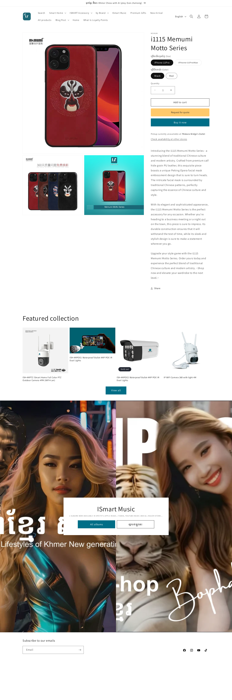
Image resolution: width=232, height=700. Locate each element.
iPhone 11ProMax (190, 63)
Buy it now (180, 122)
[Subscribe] (80, 650)
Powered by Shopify (50, 692)
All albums (96, 524)
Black (157, 75)
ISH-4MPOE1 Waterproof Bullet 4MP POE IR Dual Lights (91, 359)
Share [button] (157, 288)
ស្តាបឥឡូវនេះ (135, 524)
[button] (57, 12)
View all (116, 390)
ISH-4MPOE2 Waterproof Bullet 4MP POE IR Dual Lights (138, 379)
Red (171, 75)
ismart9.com (35, 692)
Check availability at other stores (169, 139)
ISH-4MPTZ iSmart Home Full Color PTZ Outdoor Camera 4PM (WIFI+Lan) (42, 379)
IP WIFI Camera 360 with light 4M (180, 377)
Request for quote (180, 112)
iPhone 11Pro (162, 62)
